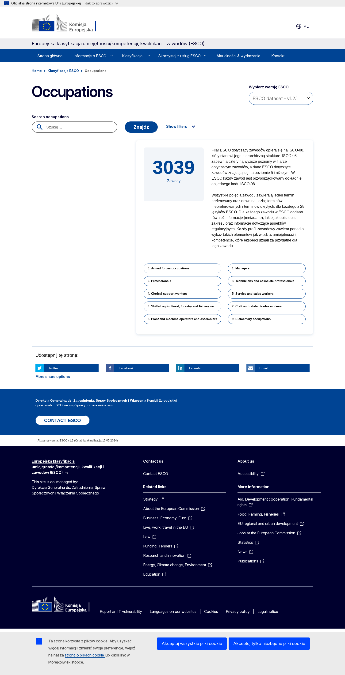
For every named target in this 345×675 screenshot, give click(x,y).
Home (37, 71)
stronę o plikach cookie (85, 655)
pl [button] (306, 26)
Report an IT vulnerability (121, 611)
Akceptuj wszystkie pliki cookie (192, 643)
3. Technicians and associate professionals (263, 281)
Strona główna (49, 55)
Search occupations (50, 116)
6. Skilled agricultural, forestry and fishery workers (184, 306)
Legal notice (267, 611)
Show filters (176, 126)
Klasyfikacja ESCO (63, 71)
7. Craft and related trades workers (257, 306)
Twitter (53, 368)
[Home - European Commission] (69, 23)
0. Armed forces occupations (168, 268)
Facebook (126, 368)
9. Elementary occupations (251, 319)
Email (263, 368)
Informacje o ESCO (89, 55)
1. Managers (240, 268)
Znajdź (141, 127)
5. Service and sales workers (252, 293)
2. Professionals (159, 281)
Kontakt (277, 55)
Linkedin (195, 368)
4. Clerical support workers (167, 293)
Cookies (211, 611)
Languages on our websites (173, 611)
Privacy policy (238, 611)
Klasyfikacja (132, 55)
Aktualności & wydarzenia (238, 55)
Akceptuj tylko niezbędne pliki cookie (269, 643)
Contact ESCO (155, 473)
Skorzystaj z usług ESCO (179, 55)
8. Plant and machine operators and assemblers (182, 319)
